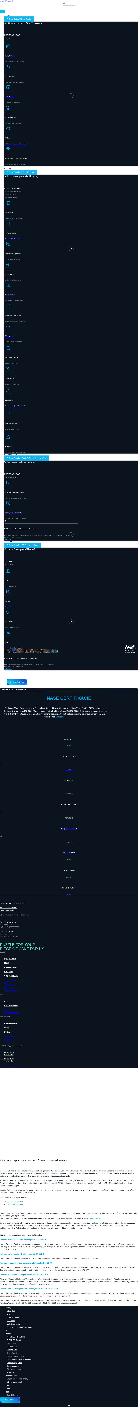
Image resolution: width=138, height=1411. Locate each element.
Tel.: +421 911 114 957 (8, 908)
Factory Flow (12, 1347)
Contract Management (15, 1356)
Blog (6, 1001)
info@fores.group (16, 1204)
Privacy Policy (9, 1052)
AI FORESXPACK (14, 1340)
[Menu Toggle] (2, 11)
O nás (6, 1028)
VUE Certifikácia (11, 976)
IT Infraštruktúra (10, 967)
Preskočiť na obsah (6, 1)
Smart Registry (12, 1353)
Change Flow (12, 1350)
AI (6, 1330)
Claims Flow (11, 1343)
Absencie (10, 1372)
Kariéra (7, 1032)
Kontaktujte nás (10, 1023)
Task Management (14, 1366)
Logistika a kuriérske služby (17, 1379)
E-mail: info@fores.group (9, 910)
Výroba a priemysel (14, 1382)
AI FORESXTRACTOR (16, 1337)
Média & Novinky (12, 1395)
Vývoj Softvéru (10, 959)
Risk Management (14, 1369)
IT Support (8, 972)
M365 (6, 963)
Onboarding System (14, 1363)
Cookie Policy (8, 1055)
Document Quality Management (19, 1359)
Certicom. (60, 717)
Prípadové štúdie (11, 1006)
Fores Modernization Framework (19, 1327)
